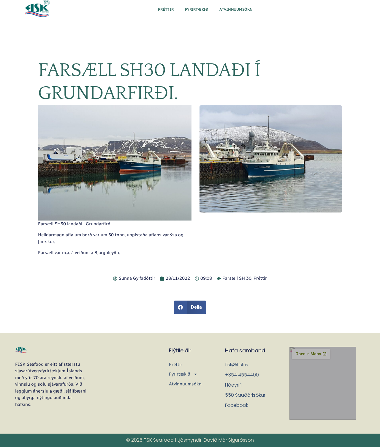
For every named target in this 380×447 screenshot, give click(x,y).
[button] (190, 307)
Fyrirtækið (196, 9)
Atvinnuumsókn (236, 9)
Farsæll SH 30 (236, 278)
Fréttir (165, 9)
